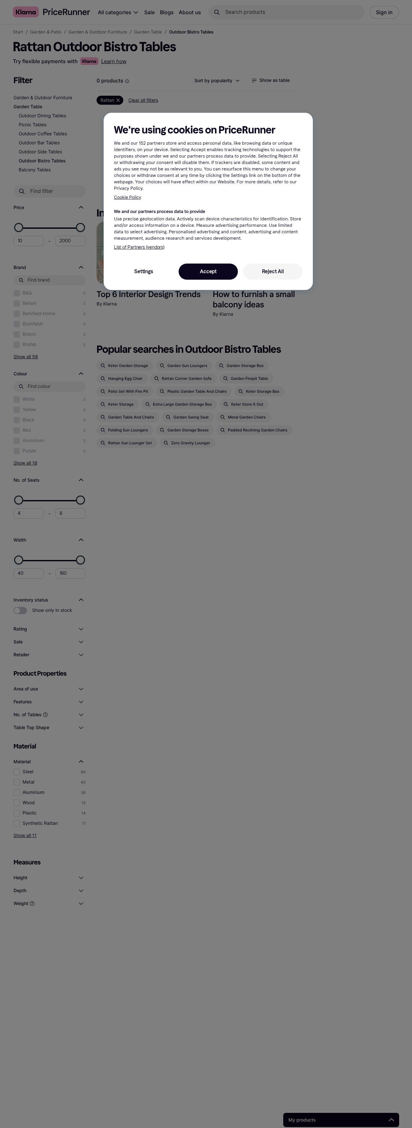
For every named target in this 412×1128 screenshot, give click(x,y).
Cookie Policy (127, 197)
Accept (208, 271)
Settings (143, 271)
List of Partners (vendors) (139, 247)
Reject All (273, 271)
